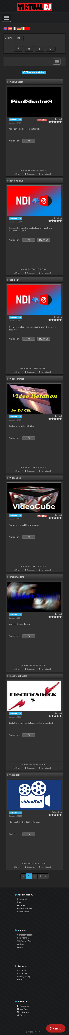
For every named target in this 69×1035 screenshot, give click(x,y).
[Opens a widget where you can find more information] (55, 1028)
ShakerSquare (16, 577)
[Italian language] (23, 28)
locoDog (58, 812)
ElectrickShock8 (18, 676)
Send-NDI (14, 280)
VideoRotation (16, 379)
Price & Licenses (24, 908)
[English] (5, 28)
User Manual (23, 938)
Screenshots (23, 911)
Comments (31, 174)
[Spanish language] (10, 28)
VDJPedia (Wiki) (24, 941)
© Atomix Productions (35, 1032)
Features (21, 905)
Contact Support (25, 935)
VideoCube (15, 478)
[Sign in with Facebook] (18, 48)
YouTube (23, 1009)
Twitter (22, 1015)
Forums (20, 947)
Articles (20, 944)
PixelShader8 (16, 82)
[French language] (14, 28)
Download (22, 899)
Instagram (24, 1012)
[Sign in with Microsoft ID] (29, 48)
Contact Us (22, 973)
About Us (21, 970)
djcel (60, 119)
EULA (19, 979)
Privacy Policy (23, 976)
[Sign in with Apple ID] (39, 48)
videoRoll (14, 775)
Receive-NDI (16, 181)
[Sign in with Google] (51, 48)
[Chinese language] (28, 28)
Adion (59, 218)
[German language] (19, 28)
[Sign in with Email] (19, 38)
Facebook (23, 1006)
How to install (46, 174)
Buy (19, 902)
